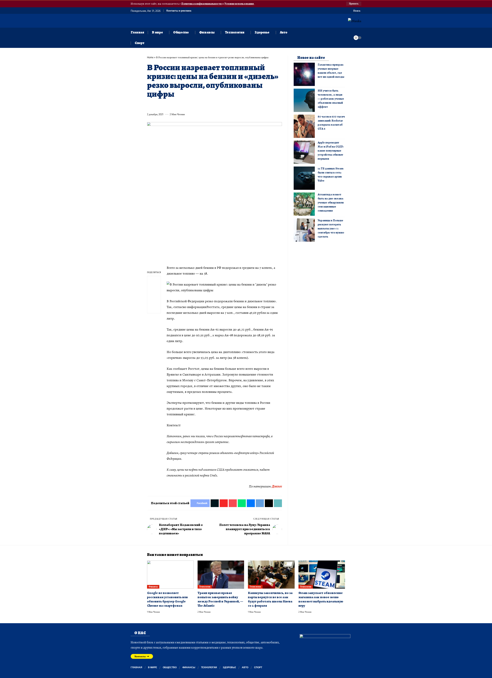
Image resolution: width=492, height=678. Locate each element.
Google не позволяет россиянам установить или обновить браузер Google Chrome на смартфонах (167, 599)
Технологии (204, 586)
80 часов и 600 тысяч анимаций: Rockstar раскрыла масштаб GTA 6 (331, 123)
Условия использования (239, 4)
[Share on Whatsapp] (178, 105)
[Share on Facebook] (149, 105)
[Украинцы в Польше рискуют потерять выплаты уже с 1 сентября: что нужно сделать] (304, 230)
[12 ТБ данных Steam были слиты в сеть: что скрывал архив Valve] (304, 178)
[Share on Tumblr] (192, 105)
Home (150, 57)
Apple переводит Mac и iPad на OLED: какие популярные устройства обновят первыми (331, 151)
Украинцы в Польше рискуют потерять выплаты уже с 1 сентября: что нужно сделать (331, 228)
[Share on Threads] (221, 105)
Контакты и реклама (178, 10)
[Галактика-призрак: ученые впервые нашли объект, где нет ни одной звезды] (304, 74)
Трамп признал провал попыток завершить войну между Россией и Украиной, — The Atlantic (220, 599)
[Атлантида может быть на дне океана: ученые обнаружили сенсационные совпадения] (304, 204)
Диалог (277, 486)
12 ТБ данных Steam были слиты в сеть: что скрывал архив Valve (330, 174)
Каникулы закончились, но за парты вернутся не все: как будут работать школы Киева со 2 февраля (270, 599)
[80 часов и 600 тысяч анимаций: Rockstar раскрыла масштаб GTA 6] (304, 126)
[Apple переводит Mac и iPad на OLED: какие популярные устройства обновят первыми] (304, 152)
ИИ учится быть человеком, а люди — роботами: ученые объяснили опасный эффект (331, 99)
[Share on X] (157, 105)
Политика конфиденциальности (201, 4)
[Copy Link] (228, 105)
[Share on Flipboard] (164, 105)
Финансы (153, 586)
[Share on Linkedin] (185, 105)
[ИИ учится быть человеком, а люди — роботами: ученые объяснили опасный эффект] (304, 100)
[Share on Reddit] (199, 105)
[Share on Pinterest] (171, 105)
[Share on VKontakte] (206, 105)
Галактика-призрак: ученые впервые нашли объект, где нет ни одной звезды (331, 71)
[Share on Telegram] (213, 105)
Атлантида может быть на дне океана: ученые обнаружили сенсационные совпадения (331, 202)
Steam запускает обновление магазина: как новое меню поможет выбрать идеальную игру (320, 599)
